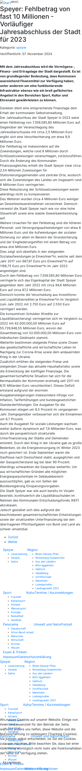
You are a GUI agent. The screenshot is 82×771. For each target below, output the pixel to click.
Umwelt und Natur (47, 624)
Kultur (30, 593)
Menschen (17, 636)
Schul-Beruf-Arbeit (22, 632)
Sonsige (15, 612)
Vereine (15, 557)
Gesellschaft (18, 628)
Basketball (17, 616)
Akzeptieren (12, 762)
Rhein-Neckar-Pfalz (47, 554)
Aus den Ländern (45, 561)
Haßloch (40, 569)
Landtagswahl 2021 (47, 588)
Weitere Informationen (41, 769)
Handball (16, 620)
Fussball (16, 596)
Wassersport (18, 608)
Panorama (10, 624)
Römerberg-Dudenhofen (49, 557)
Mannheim (41, 580)
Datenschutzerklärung (34, 657)
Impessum (10, 657)
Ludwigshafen (43, 584)
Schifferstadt (43, 576)
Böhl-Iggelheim (44, 565)
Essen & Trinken (15, 652)
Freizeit (66, 624)
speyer (21, 47)
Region (32, 550)
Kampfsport (18, 600)
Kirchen (15, 643)
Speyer (8, 550)
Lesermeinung (19, 554)
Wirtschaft (17, 639)
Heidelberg (41, 573)
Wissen (15, 647)
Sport (7, 593)
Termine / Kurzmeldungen (54, 593)
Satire (14, 561)
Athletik (15, 604)
